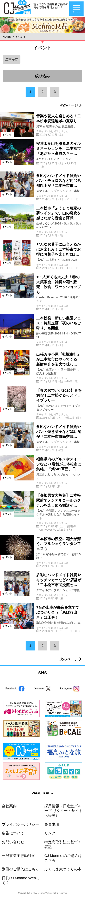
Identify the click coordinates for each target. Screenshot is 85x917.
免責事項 (51, 824)
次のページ (68, 105)
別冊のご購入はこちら (20, 869)
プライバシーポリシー (20, 824)
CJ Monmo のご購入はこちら (63, 858)
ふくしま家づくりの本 (62, 869)
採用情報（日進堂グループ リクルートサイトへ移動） (63, 811)
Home (7, 36)
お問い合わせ (13, 842)
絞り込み (58, 74)
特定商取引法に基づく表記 (62, 844)
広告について (13, 833)
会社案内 (9, 806)
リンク (49, 833)
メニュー (76, 12)
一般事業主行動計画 (18, 856)
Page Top (40, 793)
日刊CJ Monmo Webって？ (21, 880)
